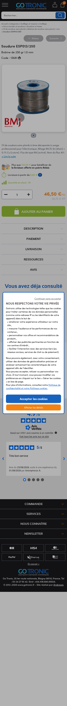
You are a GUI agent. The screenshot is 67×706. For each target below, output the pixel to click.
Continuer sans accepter (47, 298)
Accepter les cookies (33, 399)
